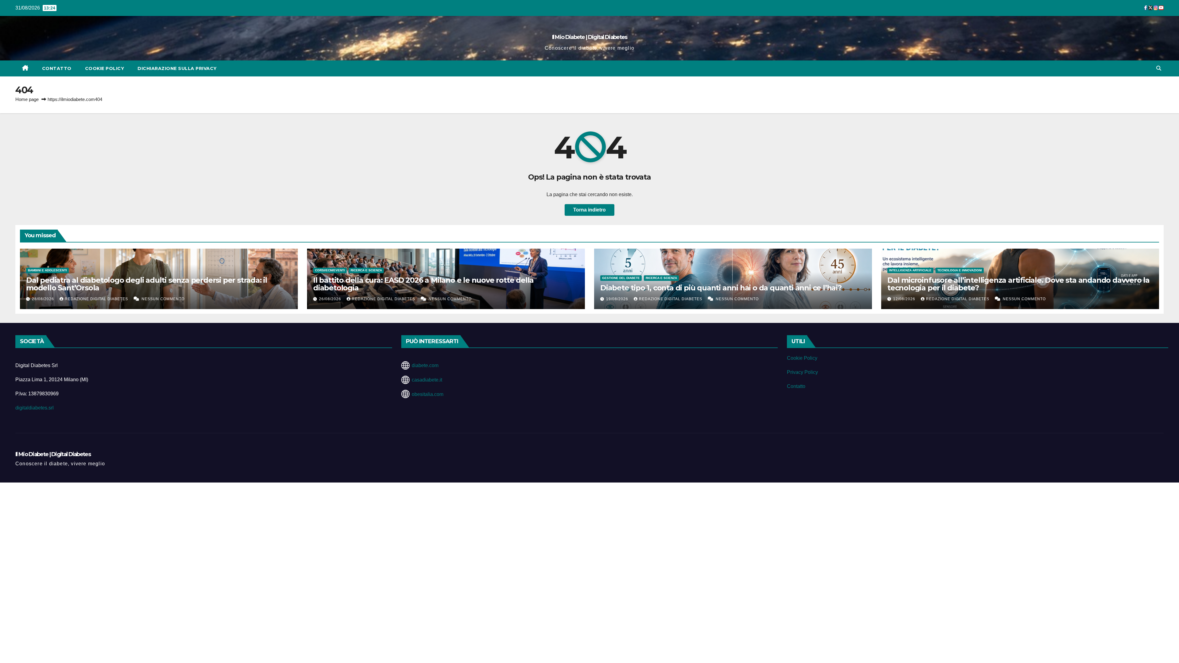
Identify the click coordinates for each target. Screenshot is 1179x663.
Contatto (57, 68)
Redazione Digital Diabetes (97, 299)
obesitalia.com (427, 394)
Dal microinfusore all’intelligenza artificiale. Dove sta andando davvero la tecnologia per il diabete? (1018, 284)
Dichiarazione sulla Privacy (177, 68)
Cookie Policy (104, 68)
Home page (27, 99)
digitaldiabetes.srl (34, 407)
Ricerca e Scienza (366, 270)
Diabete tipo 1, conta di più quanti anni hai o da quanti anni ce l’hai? (721, 287)
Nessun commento (163, 299)
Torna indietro (589, 209)
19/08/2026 (617, 299)
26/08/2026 (330, 299)
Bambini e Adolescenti (47, 270)
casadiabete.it (427, 379)
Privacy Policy (802, 372)
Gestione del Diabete (621, 278)
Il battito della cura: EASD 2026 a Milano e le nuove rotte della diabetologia (423, 284)
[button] (1158, 68)
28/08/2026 (43, 299)
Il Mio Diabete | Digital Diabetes (589, 37)
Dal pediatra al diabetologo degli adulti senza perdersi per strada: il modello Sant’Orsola (146, 284)
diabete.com (425, 365)
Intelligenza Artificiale (910, 270)
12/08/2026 (904, 299)
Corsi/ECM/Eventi (330, 270)
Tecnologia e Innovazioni (959, 270)
